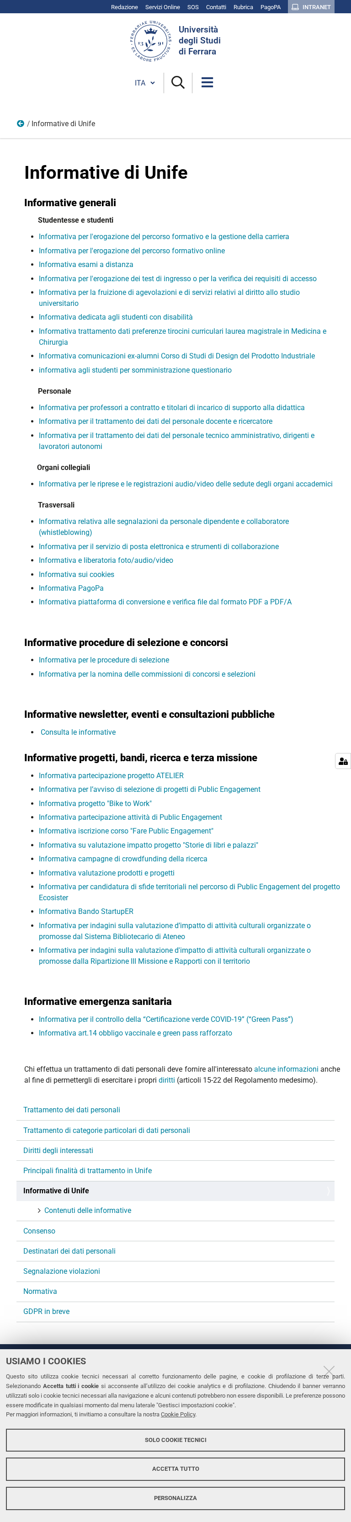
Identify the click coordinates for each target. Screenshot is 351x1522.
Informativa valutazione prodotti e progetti (107, 873)
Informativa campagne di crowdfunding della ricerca (123, 858)
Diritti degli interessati (58, 1150)
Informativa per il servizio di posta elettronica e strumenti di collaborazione (159, 546)
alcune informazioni (286, 1069)
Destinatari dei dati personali (69, 1251)
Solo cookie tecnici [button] (176, 1440)
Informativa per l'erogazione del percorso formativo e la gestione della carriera (164, 236)
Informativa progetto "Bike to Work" (95, 803)
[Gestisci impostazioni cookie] (343, 761)
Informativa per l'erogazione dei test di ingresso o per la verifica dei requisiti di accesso (178, 278)
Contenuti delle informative (87, 1210)
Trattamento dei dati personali (71, 1109)
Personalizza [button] (175, 1498)
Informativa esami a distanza (86, 264)
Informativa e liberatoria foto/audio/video (106, 560)
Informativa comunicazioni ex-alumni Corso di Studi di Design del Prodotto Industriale (177, 356)
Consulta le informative (77, 732)
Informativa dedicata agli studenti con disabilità (116, 317)
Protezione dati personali (21, 125)
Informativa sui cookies (76, 574)
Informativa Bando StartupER (86, 911)
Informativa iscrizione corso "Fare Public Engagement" (126, 831)
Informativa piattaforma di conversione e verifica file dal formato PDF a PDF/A (166, 602)
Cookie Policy (178, 1414)
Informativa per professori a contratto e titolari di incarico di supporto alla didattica (172, 407)
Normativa (40, 1291)
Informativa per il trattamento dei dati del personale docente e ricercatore (155, 421)
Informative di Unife (56, 1190)
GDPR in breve (46, 1311)
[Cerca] (178, 83)
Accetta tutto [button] (175, 1468)
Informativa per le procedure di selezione (104, 660)
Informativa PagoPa (71, 588)
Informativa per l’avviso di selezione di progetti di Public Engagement (150, 789)
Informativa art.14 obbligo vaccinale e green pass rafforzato (135, 1033)
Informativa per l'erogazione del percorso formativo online (132, 250)
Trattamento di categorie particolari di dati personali (106, 1130)
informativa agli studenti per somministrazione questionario (135, 370)
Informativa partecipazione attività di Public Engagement (130, 817)
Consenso (39, 1231)
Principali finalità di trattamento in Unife (87, 1170)
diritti (168, 1080)
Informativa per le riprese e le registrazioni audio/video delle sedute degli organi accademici (186, 484)
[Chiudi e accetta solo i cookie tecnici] (329, 1371)
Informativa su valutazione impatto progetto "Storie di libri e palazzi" (148, 845)
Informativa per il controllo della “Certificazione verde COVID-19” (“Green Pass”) (166, 1019)
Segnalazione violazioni (61, 1271)
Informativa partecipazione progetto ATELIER (111, 775)
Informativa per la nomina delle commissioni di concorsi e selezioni (147, 674)
